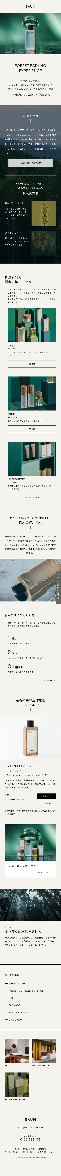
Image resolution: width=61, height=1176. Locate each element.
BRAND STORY (17, 983)
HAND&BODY (32, 497)
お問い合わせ (28, 1149)
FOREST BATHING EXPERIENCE (26, 991)
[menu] (6, 6)
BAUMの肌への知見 (30, 163)
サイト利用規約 (11, 1152)
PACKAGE (14, 1005)
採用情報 (42, 1149)
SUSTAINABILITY (18, 1012)
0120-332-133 (30, 1139)
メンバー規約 (27, 1152)
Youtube (39, 1128)
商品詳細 (47, 803)
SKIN (32, 364)
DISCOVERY (16, 1019)
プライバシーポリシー (46, 1152)
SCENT (13, 998)
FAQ (17, 1149)
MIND (32, 429)
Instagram (23, 1128)
